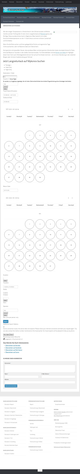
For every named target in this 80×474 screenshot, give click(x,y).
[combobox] (10, 77)
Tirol (31, 431)
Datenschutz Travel (60, 430)
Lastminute (69, 2)
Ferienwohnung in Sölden (36, 441)
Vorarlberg (32, 434)
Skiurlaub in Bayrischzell (10, 408)
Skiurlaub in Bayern (22, 17)
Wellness (34, 2)
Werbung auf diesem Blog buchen (62, 447)
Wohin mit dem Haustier (60, 412)
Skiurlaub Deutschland (9, 17)
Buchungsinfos (58, 426)
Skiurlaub (11, 2)
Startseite (4, 2)
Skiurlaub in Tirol (8, 438)
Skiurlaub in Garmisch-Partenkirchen (13, 415)
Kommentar (8, 363)
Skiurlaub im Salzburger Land (12, 434)
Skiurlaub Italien (70, 17)
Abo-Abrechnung (58, 415)
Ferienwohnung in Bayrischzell (37, 408)
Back (11, 334)
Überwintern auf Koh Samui (13, 350)
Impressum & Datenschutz (61, 437)
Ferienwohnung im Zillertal (36, 438)
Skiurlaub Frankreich (58, 17)
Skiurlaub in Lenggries (10, 411)
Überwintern (19, 2)
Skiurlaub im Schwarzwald (11, 422)
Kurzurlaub (41, 2)
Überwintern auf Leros (12, 352)
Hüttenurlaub (49, 2)
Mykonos (43, 34)
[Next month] (72, 109)
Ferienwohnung (59, 2)
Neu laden (6, 334)
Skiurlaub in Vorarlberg (10, 441)
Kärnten (32, 423)
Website (7, 379)
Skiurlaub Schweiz (46, 17)
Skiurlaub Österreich (34, 17)
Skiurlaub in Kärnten (9, 431)
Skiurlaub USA (20, 21)
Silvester (27, 2)
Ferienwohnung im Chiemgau (37, 415)
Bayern (31, 404)
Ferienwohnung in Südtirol (36, 450)
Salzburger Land (34, 427)
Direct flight (37, 80)
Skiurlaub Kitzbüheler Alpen (11, 445)
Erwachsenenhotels (60, 404)
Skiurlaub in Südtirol (9, 453)
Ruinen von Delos (60, 52)
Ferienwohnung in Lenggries (37, 411)
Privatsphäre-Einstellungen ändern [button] (62, 443)
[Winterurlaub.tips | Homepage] (40, 9)
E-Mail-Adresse (45, 374)
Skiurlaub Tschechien (8, 21)
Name (6, 374)
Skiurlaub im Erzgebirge (10, 419)
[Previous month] (68, 109)
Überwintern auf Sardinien (13, 348)
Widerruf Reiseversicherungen (62, 434)
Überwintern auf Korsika (12, 345)
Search (6, 321)
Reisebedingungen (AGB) (61, 423)
